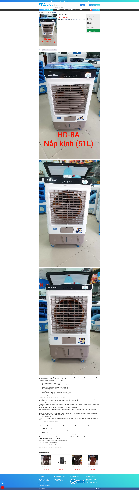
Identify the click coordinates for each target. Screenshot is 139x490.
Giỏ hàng (87, 1)
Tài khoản (92, 1)
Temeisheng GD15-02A (92, 466)
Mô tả (40, 49)
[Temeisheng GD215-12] (77, 460)
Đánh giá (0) (54, 49)
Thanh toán (98, 1)
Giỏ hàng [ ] (95, 5)
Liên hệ (80, 9)
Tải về (76, 9)
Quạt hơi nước (70, 9)
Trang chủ (58, 9)
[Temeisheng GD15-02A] (93, 460)
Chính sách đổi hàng (58, 481)
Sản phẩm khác (48, 12)
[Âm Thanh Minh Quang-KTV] (46, 6)
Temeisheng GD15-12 (46, 466)
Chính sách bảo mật (58, 479)
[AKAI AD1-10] (62, 460)
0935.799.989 (96, 9)
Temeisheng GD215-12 (77, 466)
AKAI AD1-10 (61, 466)
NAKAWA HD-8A (76, 19)
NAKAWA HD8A (81, 19)
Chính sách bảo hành (59, 480)
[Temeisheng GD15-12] (46, 460)
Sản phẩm (43, 12)
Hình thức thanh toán (58, 483)
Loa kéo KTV (64, 9)
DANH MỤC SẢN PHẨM (44, 9)
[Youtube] (99, 488)
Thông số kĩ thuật (46, 49)
